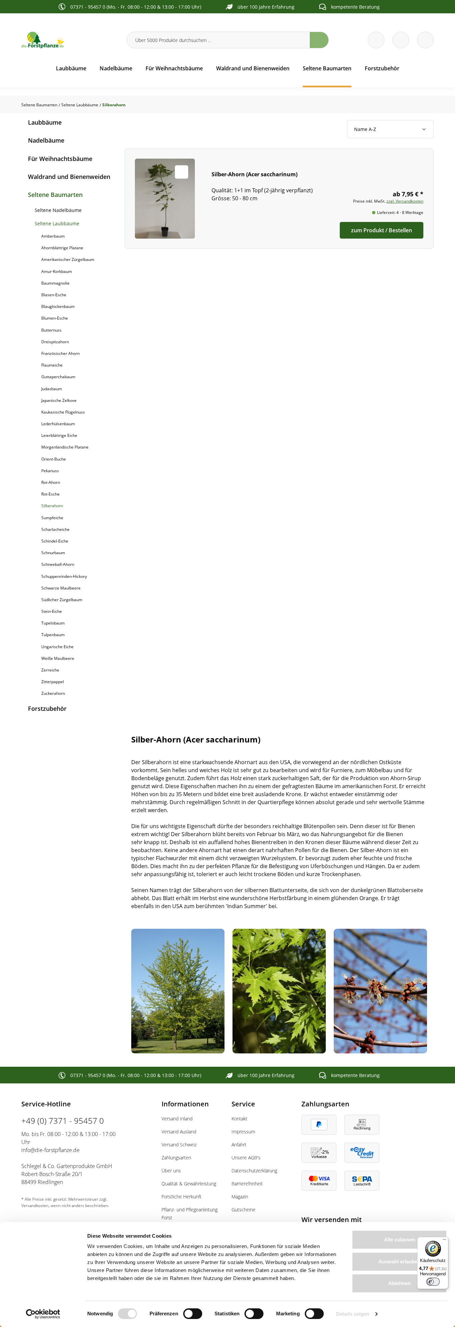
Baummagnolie (55, 283)
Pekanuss (50, 471)
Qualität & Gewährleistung (189, 1183)
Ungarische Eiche (57, 647)
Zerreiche (50, 670)
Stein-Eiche (51, 611)
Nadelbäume (46, 140)
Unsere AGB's (245, 1157)
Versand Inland (177, 1118)
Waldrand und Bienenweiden (69, 177)
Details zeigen (352, 1314)
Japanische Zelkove (59, 400)
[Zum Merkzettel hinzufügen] (181, 172)
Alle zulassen (399, 1239)
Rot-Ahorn (50, 482)
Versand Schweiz (179, 1144)
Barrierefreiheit (247, 1183)
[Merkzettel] (376, 40)
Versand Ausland (179, 1131)
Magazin (239, 1196)
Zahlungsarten (176, 1157)
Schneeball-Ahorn (57, 564)
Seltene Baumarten (55, 195)
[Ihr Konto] (425, 40)
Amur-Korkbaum (56, 271)
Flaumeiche (52, 365)
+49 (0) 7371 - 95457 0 (62, 1120)
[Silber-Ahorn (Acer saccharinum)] (279, 199)
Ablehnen (399, 1283)
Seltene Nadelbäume (58, 210)
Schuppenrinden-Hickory (64, 576)
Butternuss (51, 330)
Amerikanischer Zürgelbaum (67, 259)
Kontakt (239, 1118)
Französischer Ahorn (60, 353)
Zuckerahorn (53, 693)
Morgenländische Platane (65, 447)
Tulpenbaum (53, 635)
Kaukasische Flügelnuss (63, 412)
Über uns (171, 1170)
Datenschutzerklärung (254, 1170)
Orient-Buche (53, 459)
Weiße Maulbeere (57, 658)
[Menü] (444, 1241)
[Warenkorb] (400, 40)
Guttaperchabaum (58, 377)
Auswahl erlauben (399, 1261)
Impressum (243, 1131)
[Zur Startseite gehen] (70, 40)
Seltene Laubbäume (57, 223)
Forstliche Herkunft (182, 1196)
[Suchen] (319, 40)
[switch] (192, 1313)
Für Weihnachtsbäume (60, 159)
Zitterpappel (52, 681)
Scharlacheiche (55, 529)
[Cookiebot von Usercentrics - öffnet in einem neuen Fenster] (43, 1314)
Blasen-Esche (53, 295)
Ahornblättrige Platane (62, 248)
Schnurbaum (53, 553)
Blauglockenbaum (58, 306)
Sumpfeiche (52, 518)
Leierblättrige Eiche (59, 435)
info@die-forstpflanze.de (50, 1150)
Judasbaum (51, 389)
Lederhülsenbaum (58, 424)
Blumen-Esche (54, 318)
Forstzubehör (47, 708)
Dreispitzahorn (55, 342)
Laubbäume (45, 122)
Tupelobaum (53, 623)
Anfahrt (238, 1144)
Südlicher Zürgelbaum (61, 600)
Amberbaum (53, 236)
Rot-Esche (50, 494)
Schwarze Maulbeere (61, 588)
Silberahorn (52, 506)
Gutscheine (243, 1209)
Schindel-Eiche (54, 541)
